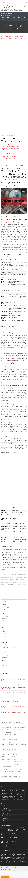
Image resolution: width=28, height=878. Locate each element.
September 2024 (5, 607)
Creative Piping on (12, 799)
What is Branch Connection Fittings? (10, 144)
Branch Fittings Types (18, 577)
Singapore (10, 776)
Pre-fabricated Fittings (7, 668)
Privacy (24, 867)
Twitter (4, 17)
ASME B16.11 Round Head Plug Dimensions (10, 754)
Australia (15, 759)
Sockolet (20, 584)
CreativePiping (22, 761)
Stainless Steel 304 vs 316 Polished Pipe (10, 676)
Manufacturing (5, 657)
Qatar (25, 773)
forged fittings (5, 655)
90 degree (6, 222)
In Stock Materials (5, 808)
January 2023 (5, 624)
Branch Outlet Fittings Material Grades (10, 148)
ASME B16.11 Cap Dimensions (7, 744)
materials (11, 360)
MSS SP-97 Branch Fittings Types (9, 149)
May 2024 (4, 613)
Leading (18, 771)
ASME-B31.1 (21, 574)
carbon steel (4, 761)
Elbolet (13, 580)
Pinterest (21, 17)
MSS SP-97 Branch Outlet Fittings (15, 582)
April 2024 (4, 615)
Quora (15, 17)
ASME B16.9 (10, 737)
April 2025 (4, 606)
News (3, 660)
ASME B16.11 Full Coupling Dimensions (9, 746)
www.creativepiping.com (11, 841)
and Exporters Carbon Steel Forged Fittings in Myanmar (12, 734)
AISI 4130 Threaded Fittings (19, 727)
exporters (7, 764)
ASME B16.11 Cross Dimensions (20, 744)
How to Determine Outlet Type (9, 155)
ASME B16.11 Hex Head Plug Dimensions (9, 751)
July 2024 (4, 609)
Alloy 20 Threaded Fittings (6, 732)
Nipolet (10, 584)
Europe (3, 764)
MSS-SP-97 (6, 584)
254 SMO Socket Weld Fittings (17, 722)
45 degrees (14, 222)
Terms (21, 867)
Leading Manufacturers (6, 773)
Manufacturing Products (7, 805)
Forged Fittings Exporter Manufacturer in (18, 764)
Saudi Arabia (4, 776)
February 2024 (5, 616)
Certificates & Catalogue (7, 810)
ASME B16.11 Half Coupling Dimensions (9, 749)
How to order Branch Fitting (8, 158)
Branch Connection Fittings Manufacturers (12, 140)
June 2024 (4, 611)
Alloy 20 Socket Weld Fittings (17, 729)
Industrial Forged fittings (6, 771)
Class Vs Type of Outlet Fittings (9, 156)
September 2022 (5, 627)
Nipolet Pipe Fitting (15, 584)
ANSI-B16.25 (10, 574)
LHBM (18, 867)
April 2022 (4, 636)
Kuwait (13, 771)
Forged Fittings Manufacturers (7, 766)
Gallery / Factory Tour (6, 815)
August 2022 (4, 629)
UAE (19, 776)
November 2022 (5, 626)
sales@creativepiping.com (11, 837)
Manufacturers (20, 773)
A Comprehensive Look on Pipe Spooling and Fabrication (13, 684)
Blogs (3, 820)
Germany (19, 769)
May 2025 (4, 604)
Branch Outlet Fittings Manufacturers (15, 579)
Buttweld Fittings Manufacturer (8, 647)
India (23, 769)
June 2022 (4, 633)
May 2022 (4, 635)
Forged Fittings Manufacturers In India (9, 769)
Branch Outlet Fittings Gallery (8, 153)
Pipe (3, 662)
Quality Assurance (5, 818)
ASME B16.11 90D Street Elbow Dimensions (10, 739)
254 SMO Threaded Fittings (7, 724)
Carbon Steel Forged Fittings (8, 650)
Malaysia (13, 773)
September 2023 (5, 618)
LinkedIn (10, 17)
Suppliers (15, 776)
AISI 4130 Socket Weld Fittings (7, 727)
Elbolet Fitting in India (19, 580)
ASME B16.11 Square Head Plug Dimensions (10, 756)
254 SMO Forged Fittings (6, 722)
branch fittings (3, 574)
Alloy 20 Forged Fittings (6, 729)
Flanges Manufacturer (7, 652)
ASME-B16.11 (15, 574)
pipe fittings (4, 665)
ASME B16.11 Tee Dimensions (7, 759)
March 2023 (4, 622)
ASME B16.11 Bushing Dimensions (8, 742)
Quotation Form (5, 813)
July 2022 (4, 631)
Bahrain (20, 759)
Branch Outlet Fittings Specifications (10, 146)
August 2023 (4, 620)
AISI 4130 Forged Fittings (18, 724)
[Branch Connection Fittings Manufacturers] (14, 85)
